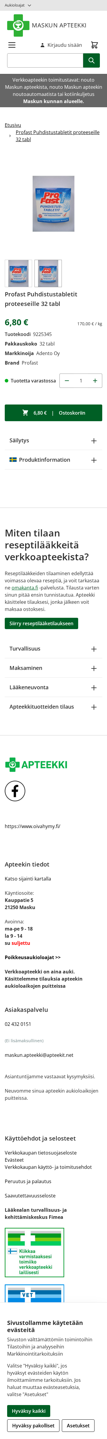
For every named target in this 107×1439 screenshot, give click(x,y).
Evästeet (14, 1160)
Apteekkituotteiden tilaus (42, 706)
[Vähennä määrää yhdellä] (66, 381)
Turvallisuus (25, 648)
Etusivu (13, 125)
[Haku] (91, 60)
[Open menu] (12, 45)
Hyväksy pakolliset (33, 1425)
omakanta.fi (25, 587)
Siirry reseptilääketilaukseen (41, 623)
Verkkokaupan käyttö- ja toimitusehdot (48, 1167)
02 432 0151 (18, 1024)
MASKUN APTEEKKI (59, 25)
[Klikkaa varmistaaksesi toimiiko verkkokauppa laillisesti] (53, 1253)
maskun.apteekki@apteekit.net (39, 1055)
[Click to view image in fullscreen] (53, 204)
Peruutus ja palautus (28, 1181)
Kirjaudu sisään (65, 45)
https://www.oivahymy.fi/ (32, 826)
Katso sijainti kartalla (28, 878)
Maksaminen (26, 667)
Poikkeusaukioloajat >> (33, 957)
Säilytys (19, 440)
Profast (30, 363)
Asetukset (78, 1425)
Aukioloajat (15, 5)
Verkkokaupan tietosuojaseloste (41, 1152)
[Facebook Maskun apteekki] (53, 791)
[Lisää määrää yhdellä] (95, 381)
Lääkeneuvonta (29, 687)
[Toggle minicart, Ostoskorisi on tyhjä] (94, 45)
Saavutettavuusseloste (30, 1195)
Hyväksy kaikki (28, 1411)
